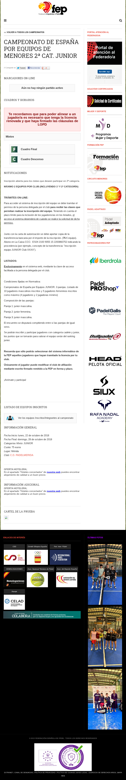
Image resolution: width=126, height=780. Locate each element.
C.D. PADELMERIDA (21, 455)
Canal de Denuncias (23, 772)
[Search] (120, 20)
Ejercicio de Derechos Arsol (102, 772)
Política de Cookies (66, 772)
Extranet (8, 772)
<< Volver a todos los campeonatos (24, 32)
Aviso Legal (81, 772)
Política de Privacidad (44, 772)
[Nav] (5, 20)
